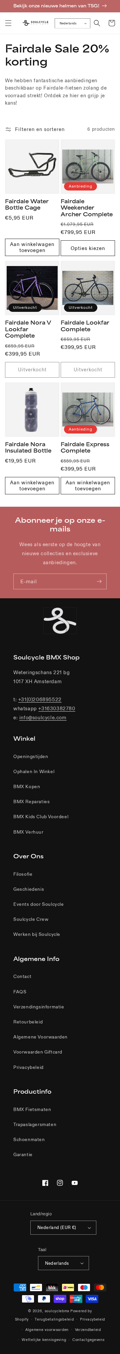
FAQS (19, 992)
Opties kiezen (88, 248)
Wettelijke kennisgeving (44, 1339)
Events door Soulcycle (38, 904)
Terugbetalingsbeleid (54, 1319)
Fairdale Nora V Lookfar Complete (28, 329)
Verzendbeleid (88, 1329)
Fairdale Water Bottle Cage (27, 204)
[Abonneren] (99, 581)
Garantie (23, 1154)
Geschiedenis (28, 889)
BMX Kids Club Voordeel (40, 817)
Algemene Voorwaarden (40, 1037)
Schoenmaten (29, 1139)
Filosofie (22, 874)
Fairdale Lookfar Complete (85, 326)
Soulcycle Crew (30, 919)
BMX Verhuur (28, 832)
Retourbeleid (28, 1022)
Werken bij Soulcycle (36, 934)
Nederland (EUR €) (56, 1227)
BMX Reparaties (31, 801)
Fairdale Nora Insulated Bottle (28, 447)
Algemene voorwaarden (47, 1329)
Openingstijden (30, 756)
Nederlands (68, 23)
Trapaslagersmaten (34, 1124)
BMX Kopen (26, 786)
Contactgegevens (88, 1339)
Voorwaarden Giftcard (37, 1052)
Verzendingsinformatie (38, 1007)
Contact (22, 976)
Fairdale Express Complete (85, 447)
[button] (8, 23)
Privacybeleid (28, 1067)
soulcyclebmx (57, 1311)
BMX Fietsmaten (32, 1109)
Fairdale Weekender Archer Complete (87, 207)
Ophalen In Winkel (33, 771)
